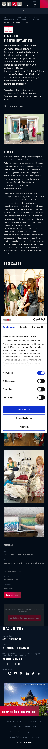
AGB (34, 727)
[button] (4, 673)
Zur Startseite (9, 17)
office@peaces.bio (12, 571)
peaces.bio (9, 588)
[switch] (41, 381)
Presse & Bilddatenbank (21, 727)
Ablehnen (24, 427)
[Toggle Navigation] (44, 4)
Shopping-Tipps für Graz (29, 20)
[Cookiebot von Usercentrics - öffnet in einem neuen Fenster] (34, 320)
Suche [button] (26, 5)
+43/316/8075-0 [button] (11, 639)
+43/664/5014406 (12, 580)
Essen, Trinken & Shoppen (27, 17)
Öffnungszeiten (15, 106)
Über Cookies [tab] (38, 327)
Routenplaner (12, 595)
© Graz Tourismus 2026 (16, 721)
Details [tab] (23, 327)
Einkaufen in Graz (11, 20)
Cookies (35, 737)
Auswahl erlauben (24, 418)
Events (34, 5)
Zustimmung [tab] (9, 327)
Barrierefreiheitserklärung (19, 737)
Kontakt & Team (34, 721)
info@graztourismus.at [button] (15, 648)
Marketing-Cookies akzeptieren (24, 618)
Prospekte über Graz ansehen (18, 712)
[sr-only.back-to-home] (12, 4)
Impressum (35, 732)
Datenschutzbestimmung (18, 732)
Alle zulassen (24, 409)
